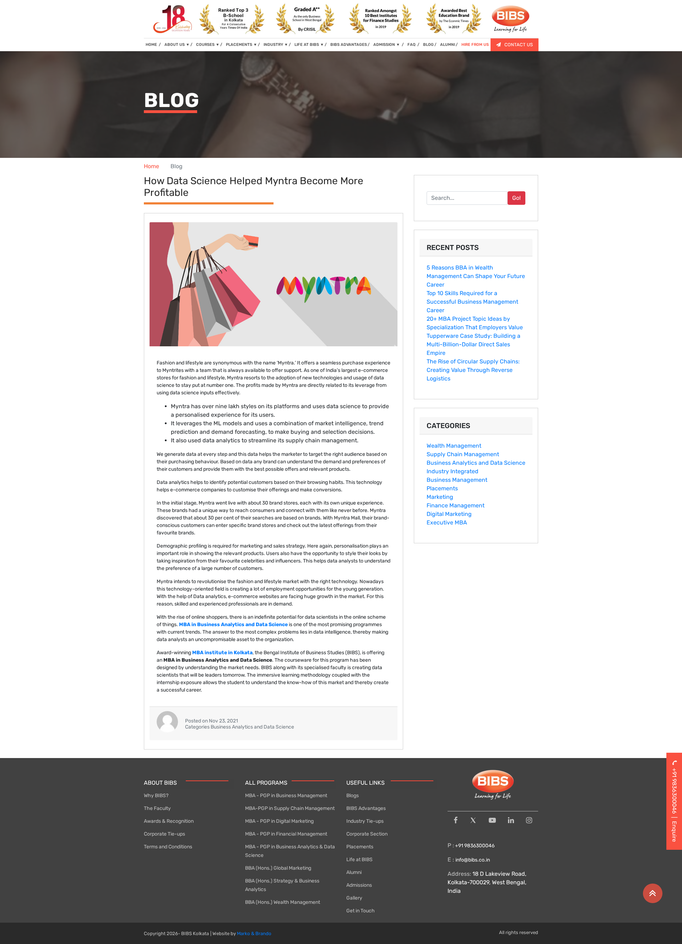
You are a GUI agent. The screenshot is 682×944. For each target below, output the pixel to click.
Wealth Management (454, 445)
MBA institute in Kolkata (222, 653)
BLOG (428, 44)
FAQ (412, 44)
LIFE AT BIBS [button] (309, 44)
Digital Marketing (449, 514)
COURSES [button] (208, 44)
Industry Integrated (452, 471)
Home (151, 166)
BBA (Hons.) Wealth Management (282, 902)
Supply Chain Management (463, 454)
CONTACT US (518, 44)
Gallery (354, 898)
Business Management (457, 479)
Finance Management (456, 505)
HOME (153, 44)
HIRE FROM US (475, 44)
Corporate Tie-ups (164, 834)
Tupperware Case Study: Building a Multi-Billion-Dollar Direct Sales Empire (473, 344)
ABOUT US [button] (177, 44)
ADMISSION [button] (386, 44)
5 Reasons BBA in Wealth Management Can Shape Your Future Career (476, 276)
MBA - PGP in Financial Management (286, 834)
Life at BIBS (359, 860)
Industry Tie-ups (365, 821)
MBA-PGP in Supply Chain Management (290, 808)
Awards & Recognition (169, 821)
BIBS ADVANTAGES (348, 44)
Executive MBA (447, 522)
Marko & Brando (254, 933)
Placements (442, 488)
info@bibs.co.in (472, 860)
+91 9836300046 (474, 846)
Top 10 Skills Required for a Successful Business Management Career (472, 302)
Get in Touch (360, 911)
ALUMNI (447, 44)
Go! (516, 197)
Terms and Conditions (168, 847)
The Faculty (157, 808)
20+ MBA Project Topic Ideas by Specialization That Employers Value (475, 323)
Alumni (354, 872)
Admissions (359, 885)
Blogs (352, 796)
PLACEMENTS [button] (241, 44)
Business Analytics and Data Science (476, 462)
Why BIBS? (156, 796)
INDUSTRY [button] (276, 44)
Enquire (674, 831)
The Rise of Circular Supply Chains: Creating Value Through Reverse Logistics (473, 370)
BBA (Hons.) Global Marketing (278, 868)
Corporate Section (367, 834)
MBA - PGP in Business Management (286, 796)
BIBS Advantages (366, 808)
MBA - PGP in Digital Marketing (279, 821)
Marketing (440, 497)
